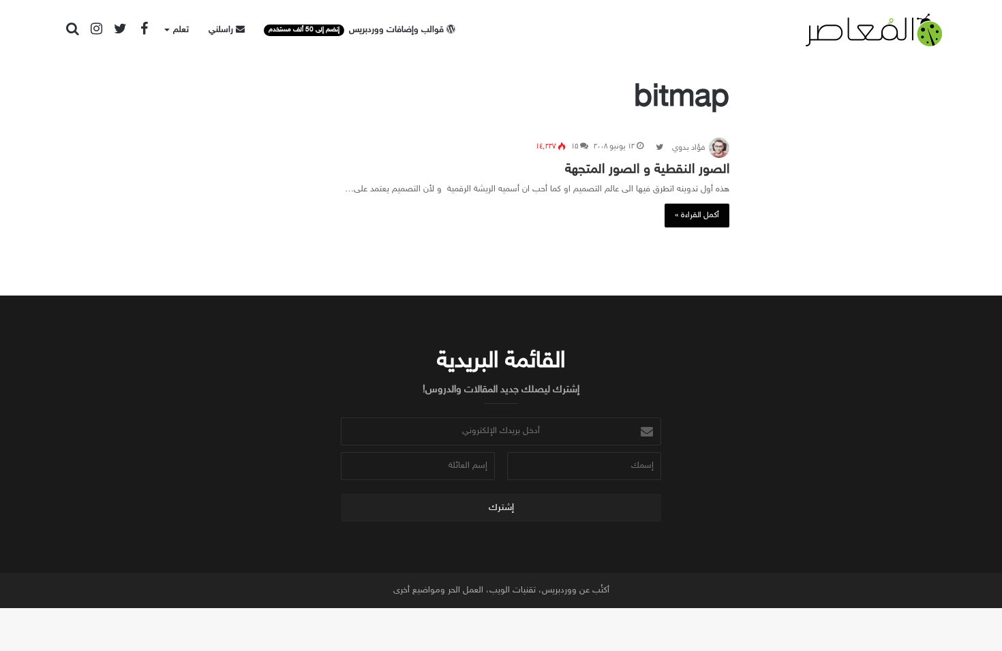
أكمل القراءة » (697, 215)
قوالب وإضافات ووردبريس (357, 30)
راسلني (222, 30)
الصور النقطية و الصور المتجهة (647, 169)
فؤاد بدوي (688, 148)
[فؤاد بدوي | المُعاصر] (874, 30)
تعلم (181, 30)
